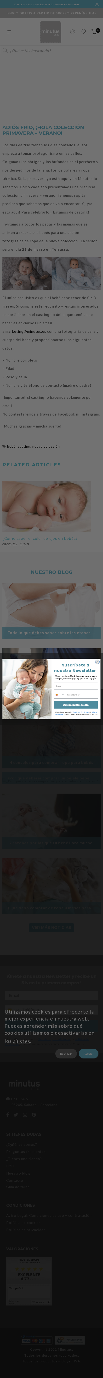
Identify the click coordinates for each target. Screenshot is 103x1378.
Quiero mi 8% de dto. (76, 705)
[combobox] (59, 694)
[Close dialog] (97, 662)
